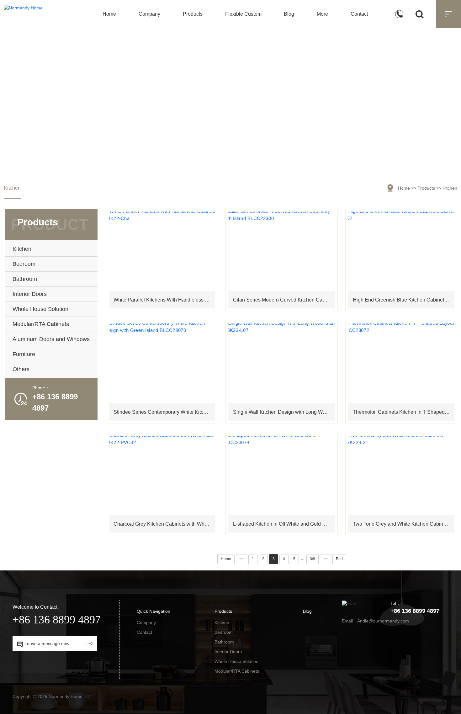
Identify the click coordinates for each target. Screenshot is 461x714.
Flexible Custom (243, 14)
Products (193, 14)
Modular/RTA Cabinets (237, 671)
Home (109, 14)
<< (241, 559)
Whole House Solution (236, 661)
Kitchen (12, 188)
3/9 (312, 559)
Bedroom (224, 632)
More (322, 14)
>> (325, 559)
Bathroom (224, 641)
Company (149, 14)
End (339, 559)
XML (89, 696)
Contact (359, 14)
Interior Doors (228, 651)
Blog (289, 14)
